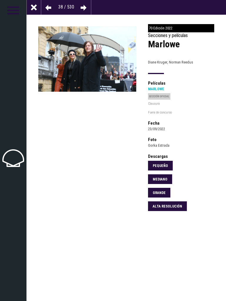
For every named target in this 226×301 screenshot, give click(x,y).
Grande (159, 193)
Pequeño (160, 166)
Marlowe (156, 89)
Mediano (160, 179)
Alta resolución (167, 206)
